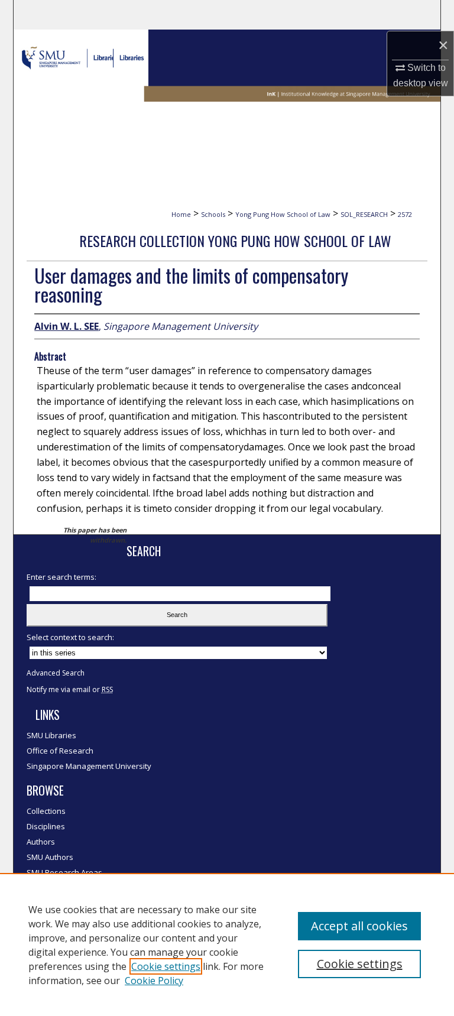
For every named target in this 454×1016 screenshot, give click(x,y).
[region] (227, 944)
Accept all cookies (359, 926)
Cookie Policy (154, 980)
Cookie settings (165, 966)
